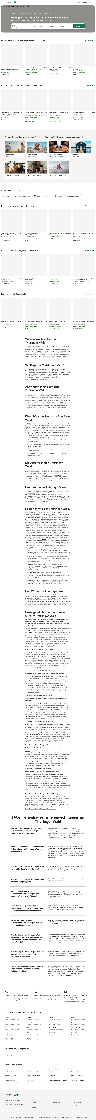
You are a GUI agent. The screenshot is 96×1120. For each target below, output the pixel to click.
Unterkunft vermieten (82, 2)
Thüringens (55, 632)
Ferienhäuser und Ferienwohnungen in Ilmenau (38, 768)
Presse (54, 1107)
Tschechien (32, 580)
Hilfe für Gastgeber (57, 1105)
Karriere (34, 1102)
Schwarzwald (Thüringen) (35, 572)
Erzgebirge (31, 556)
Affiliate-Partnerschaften (59, 1109)
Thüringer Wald (47, 13)
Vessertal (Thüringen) (57, 774)
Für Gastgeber (77, 1102)
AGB (58, 1117)
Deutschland (33, 13)
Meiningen (57, 475)
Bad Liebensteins (33, 734)
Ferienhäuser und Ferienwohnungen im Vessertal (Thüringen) (42, 794)
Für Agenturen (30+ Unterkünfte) (82, 1105)
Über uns (34, 1105)
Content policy (71, 1117)
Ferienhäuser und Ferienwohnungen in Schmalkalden (40, 721)
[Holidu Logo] (11, 2)
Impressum (53, 1117)
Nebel (67, 603)
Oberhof (68, 400)
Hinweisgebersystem (82, 1117)
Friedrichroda (31, 493)
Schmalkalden (38, 704)
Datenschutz (64, 1117)
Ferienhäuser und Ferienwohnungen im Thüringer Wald (40, 809)
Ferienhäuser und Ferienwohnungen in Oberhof (38, 695)
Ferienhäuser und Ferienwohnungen (19, 13)
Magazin (34, 1107)
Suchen (78, 26)
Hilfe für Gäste (56, 1102)
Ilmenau (65, 371)
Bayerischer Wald (33, 564)
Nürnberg (64, 478)
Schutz (44, 539)
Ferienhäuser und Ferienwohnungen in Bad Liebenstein (40, 745)
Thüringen (39, 13)
